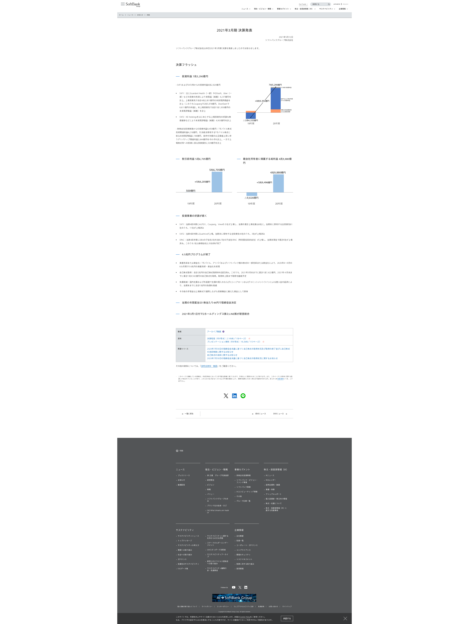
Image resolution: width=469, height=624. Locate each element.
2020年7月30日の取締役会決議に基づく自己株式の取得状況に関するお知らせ (242, 358)
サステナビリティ (185, 530)
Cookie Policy (245, 617)
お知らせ (140, 15)
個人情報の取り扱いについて (187, 606)
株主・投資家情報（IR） (276, 470)
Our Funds (302, 4)
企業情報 (239, 530)
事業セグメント (242, 470)
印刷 (181, 451)
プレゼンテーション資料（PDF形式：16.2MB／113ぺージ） (234, 342)
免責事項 (280, 379)
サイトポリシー (207, 606)
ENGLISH (345, 4)
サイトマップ (287, 606)
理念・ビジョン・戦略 (216, 470)
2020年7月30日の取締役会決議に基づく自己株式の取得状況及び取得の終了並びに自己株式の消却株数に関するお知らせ (248, 350)
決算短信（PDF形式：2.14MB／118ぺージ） (227, 338)
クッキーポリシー (223, 606)
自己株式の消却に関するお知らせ (222, 355)
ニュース (130, 15)
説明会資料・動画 (209, 366)
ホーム (121, 15)
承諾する (287, 618)
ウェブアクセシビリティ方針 (244, 606)
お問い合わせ (273, 606)
